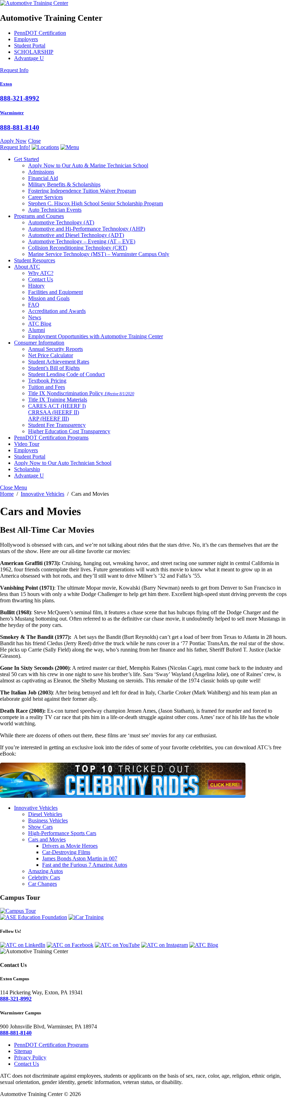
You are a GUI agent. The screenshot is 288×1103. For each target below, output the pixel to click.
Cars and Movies (47, 839)
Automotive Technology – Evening (81, 241)
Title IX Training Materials (57, 400)
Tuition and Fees (46, 387)
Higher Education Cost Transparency (69, 431)
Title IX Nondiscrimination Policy (81, 393)
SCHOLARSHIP (33, 52)
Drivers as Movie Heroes (70, 846)
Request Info (14, 70)
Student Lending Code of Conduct (66, 374)
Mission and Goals (49, 298)
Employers (26, 39)
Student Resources (34, 260)
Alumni (36, 330)
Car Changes (42, 884)
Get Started (26, 159)
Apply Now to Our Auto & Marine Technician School (88, 165)
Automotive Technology (61, 222)
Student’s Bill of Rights (54, 368)
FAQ (33, 305)
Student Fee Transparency (57, 425)
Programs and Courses (39, 216)
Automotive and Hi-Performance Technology (86, 229)
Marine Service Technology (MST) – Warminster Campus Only (98, 254)
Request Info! (15, 147)
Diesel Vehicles (45, 814)
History (36, 286)
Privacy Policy (30, 1057)
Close (34, 141)
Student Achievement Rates (58, 362)
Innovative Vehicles (36, 808)
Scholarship (27, 469)
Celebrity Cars (44, 877)
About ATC (27, 267)
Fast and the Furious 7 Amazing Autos (84, 865)
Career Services (45, 197)
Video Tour (26, 444)
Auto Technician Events (54, 210)
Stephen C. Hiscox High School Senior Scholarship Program (95, 203)
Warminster (12, 112)
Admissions (41, 172)
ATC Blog (39, 324)
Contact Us (40, 279)
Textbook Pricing (47, 381)
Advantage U (29, 58)
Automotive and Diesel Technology (76, 235)
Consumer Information (39, 343)
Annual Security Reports (55, 349)
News (34, 317)
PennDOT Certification (40, 33)
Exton (6, 83)
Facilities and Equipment (55, 292)
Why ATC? (40, 273)
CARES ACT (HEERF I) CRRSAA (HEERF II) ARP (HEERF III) (57, 412)
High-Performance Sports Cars (62, 833)
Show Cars (40, 827)
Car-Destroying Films (66, 852)
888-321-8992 (19, 98)
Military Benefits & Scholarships (64, 184)
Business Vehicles (48, 820)
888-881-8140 (19, 127)
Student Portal (29, 46)
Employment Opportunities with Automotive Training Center (95, 336)
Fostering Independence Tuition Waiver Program (82, 191)
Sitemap (23, 1051)
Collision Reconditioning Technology (77, 248)
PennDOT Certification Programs (51, 438)
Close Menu (13, 487)
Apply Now (13, 141)
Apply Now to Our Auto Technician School (62, 463)
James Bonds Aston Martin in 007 (79, 858)
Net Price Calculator (50, 355)
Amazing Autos (45, 871)
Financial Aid (43, 178)
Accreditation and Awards (57, 311)
